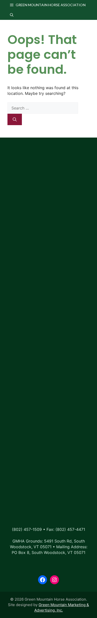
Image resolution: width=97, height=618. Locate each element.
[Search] (14, 119)
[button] (11, 15)
